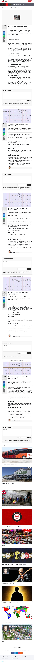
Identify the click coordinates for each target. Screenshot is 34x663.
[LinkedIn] (4, 34)
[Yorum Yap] (4, 41)
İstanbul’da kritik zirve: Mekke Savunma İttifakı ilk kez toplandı (19, 4)
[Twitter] (4, 33)
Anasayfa (4, 7)
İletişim (8, 650)
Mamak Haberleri (15, 658)
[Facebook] (4, 31)
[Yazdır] (4, 39)
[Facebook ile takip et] (12, 653)
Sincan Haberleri (5, 658)
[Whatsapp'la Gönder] (4, 36)
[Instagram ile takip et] (19, 653)
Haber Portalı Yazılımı (6, 661)
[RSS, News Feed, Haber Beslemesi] (21, 653)
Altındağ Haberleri (25, 656)
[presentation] (5, 4)
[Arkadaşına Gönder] (4, 38)
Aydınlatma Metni (17, 650)
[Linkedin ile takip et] (17, 653)
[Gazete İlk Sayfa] (6, 1)
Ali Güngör (13, 252)
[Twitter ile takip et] (15, 653)
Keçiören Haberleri (15, 656)
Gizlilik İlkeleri (12, 650)
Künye (5, 650)
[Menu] (29, 1)
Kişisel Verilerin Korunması (25, 650)
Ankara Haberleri (5, 656)
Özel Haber (8, 7)
